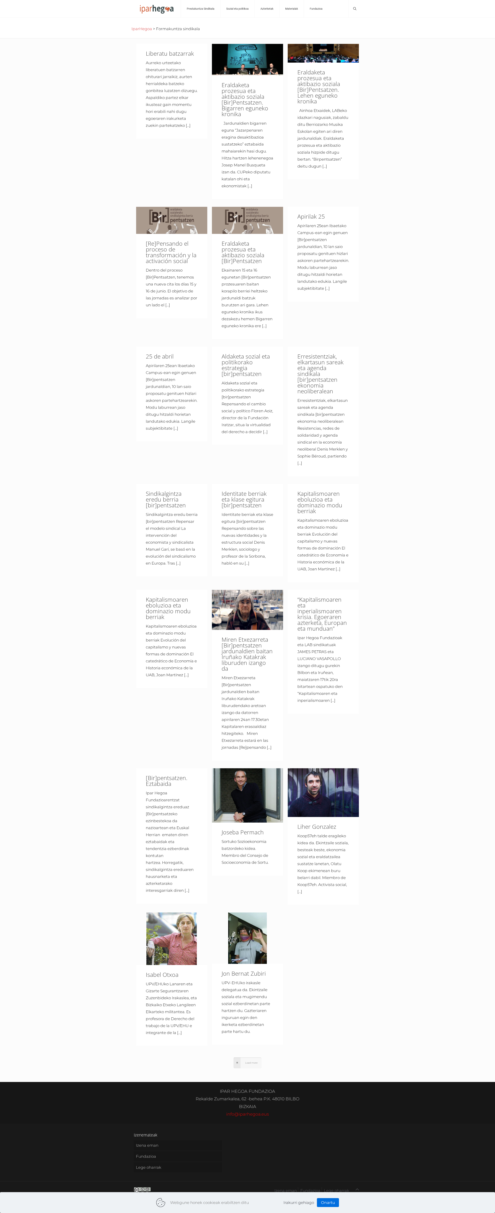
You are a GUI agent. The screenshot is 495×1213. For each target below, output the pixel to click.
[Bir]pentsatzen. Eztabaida (166, 781)
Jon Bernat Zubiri (244, 973)
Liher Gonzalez (316, 827)
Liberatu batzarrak (170, 53)
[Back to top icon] (357, 1189)
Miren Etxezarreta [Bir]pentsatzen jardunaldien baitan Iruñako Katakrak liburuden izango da (247, 653)
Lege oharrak (148, 1167)
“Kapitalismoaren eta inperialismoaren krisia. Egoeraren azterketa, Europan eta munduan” (322, 613)
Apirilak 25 (311, 216)
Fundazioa (146, 1156)
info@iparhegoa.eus (247, 1114)
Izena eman (147, 1145)
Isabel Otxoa (162, 975)
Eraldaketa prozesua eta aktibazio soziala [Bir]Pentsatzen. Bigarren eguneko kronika (245, 99)
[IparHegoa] (156, 8)
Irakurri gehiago (298, 1202)
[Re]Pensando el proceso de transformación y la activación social (171, 252)
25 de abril (160, 356)
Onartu (328, 1202)
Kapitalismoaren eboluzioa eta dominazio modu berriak (319, 502)
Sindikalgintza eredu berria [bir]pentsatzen (166, 499)
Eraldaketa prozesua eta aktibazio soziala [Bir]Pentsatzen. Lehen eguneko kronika (318, 86)
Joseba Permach (243, 832)
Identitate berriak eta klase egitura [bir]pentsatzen (244, 499)
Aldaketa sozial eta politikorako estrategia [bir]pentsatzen (246, 365)
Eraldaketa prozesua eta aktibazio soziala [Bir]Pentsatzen (243, 252)
